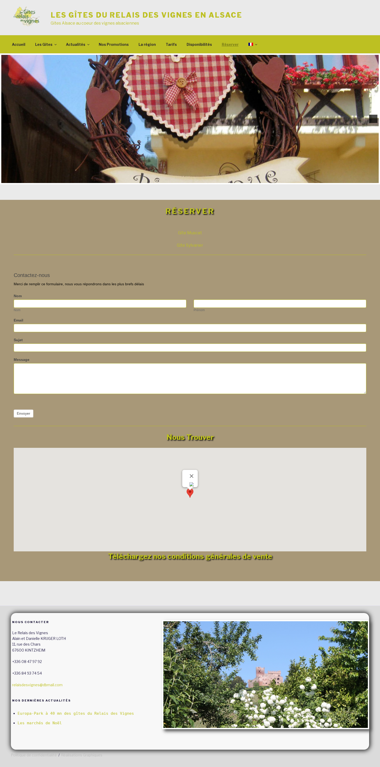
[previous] (7, 119)
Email (18, 320)
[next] (373, 119)
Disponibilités (199, 44)
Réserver (230, 44)
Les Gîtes (43, 44)
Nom (18, 296)
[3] (187, 180)
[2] (182, 180)
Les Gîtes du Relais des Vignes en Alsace (146, 15)
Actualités (75, 44)
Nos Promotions (114, 44)
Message (21, 359)
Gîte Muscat (190, 232)
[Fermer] (191, 476)
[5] (198, 180)
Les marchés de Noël (40, 723)
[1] (176, 180)
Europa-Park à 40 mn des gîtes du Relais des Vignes (76, 713)
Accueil (18, 44)
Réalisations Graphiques (81, 755)
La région (147, 44)
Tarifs (171, 44)
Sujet (18, 340)
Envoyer (23, 413)
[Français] (252, 44)
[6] (204, 180)
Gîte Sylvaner (190, 245)
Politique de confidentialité (34, 755)
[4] (193, 180)
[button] (190, 495)
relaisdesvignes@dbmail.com (37, 685)
